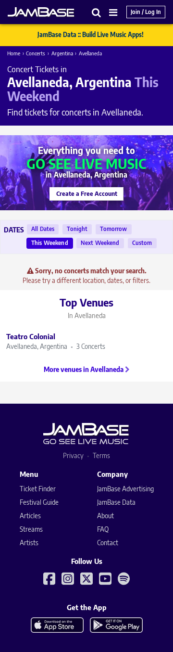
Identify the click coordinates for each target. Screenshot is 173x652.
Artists (29, 542)
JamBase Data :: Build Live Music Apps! (90, 34)
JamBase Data (116, 502)
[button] (96, 12)
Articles (30, 515)
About (105, 515)
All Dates (42, 228)
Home (13, 53)
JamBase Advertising (125, 489)
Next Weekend (100, 242)
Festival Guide (39, 502)
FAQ (103, 529)
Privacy (73, 455)
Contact (107, 542)
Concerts (35, 53)
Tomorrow (113, 228)
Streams (31, 529)
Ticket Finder (38, 489)
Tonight (77, 228)
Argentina (62, 53)
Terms (101, 455)
